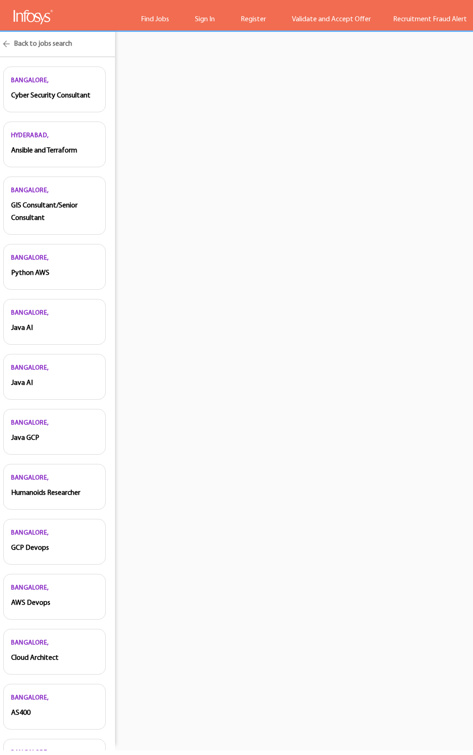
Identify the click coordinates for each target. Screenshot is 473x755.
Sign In (205, 19)
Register (253, 19)
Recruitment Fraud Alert (430, 19)
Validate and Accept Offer (331, 19)
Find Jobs (155, 19)
